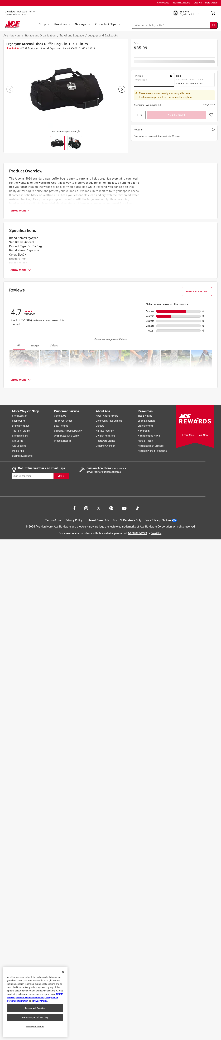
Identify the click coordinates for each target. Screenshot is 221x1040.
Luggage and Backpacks (103, 35)
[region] (35, 1002)
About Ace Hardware (107, 415)
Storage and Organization (40, 35)
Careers (100, 425)
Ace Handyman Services (151, 445)
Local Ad (198, 3)
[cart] (214, 13)
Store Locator (211, 3)
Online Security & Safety (66, 435)
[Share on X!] (99, 508)
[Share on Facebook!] (74, 508)
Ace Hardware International (152, 450)
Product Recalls (62, 440)
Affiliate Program (105, 430)
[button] (175, 25)
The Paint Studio (21, 430)
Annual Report (145, 440)
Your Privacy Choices (158, 520)
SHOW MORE (19, 210)
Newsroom (144, 430)
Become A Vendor (105, 445)
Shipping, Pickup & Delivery (68, 430)
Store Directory (20, 435)
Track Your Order (63, 420)
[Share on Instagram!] (86, 508)
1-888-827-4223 (137, 533)
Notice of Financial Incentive (30, 997)
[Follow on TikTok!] (137, 508)
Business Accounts (181, 3)
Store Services (145, 425)
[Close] (63, 972)
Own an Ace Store (105, 435)
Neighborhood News (149, 435)
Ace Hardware (12, 35)
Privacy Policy (74, 520)
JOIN (61, 476)
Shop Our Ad (19, 420)
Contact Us (60, 415)
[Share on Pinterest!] (111, 508)
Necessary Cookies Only (35, 1017)
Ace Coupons (19, 445)
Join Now (203, 435)
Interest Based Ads (98, 520)
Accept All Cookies (35, 1008)
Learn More (188, 435)
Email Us (156, 533)
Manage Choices (35, 1026)
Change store (208, 104)
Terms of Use (53, 520)
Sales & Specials (146, 420)
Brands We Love (20, 425)
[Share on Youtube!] (124, 508)
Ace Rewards (163, 3)
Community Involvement (109, 420)
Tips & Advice (145, 415)
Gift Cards (17, 440)
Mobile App (18, 450)
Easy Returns (61, 425)
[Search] (214, 25)
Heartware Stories (105, 440)
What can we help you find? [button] (150, 25)
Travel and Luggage (72, 35)
